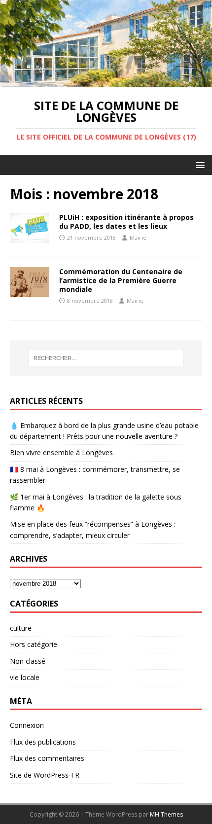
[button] (198, 164)
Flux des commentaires (47, 758)
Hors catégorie (33, 644)
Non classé (27, 661)
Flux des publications (43, 742)
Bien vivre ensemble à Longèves (61, 452)
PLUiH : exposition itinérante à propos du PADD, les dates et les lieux (126, 222)
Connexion (27, 725)
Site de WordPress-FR (44, 775)
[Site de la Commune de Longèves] (106, 81)
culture (21, 628)
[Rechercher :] (106, 358)
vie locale (24, 677)
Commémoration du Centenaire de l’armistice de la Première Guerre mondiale (120, 280)
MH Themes (166, 814)
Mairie (138, 237)
